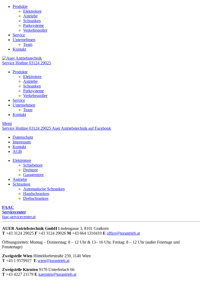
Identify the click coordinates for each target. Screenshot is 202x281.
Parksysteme (33, 25)
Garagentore (33, 174)
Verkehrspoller (35, 30)
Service (19, 35)
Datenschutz (23, 137)
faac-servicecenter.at (19, 212)
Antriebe (30, 16)
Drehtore (30, 170)
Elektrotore (32, 11)
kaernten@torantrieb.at (57, 274)
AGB (17, 151)
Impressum (22, 142)
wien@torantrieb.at (53, 260)
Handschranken (36, 193)
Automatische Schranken (44, 189)
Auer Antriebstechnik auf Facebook (81, 128)
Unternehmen (24, 39)
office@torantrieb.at (123, 233)
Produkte (20, 6)
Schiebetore (33, 165)
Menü (7, 123)
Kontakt (19, 49)
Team (27, 44)
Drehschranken (35, 198)
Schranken (32, 20)
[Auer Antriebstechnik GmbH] (22, 58)
